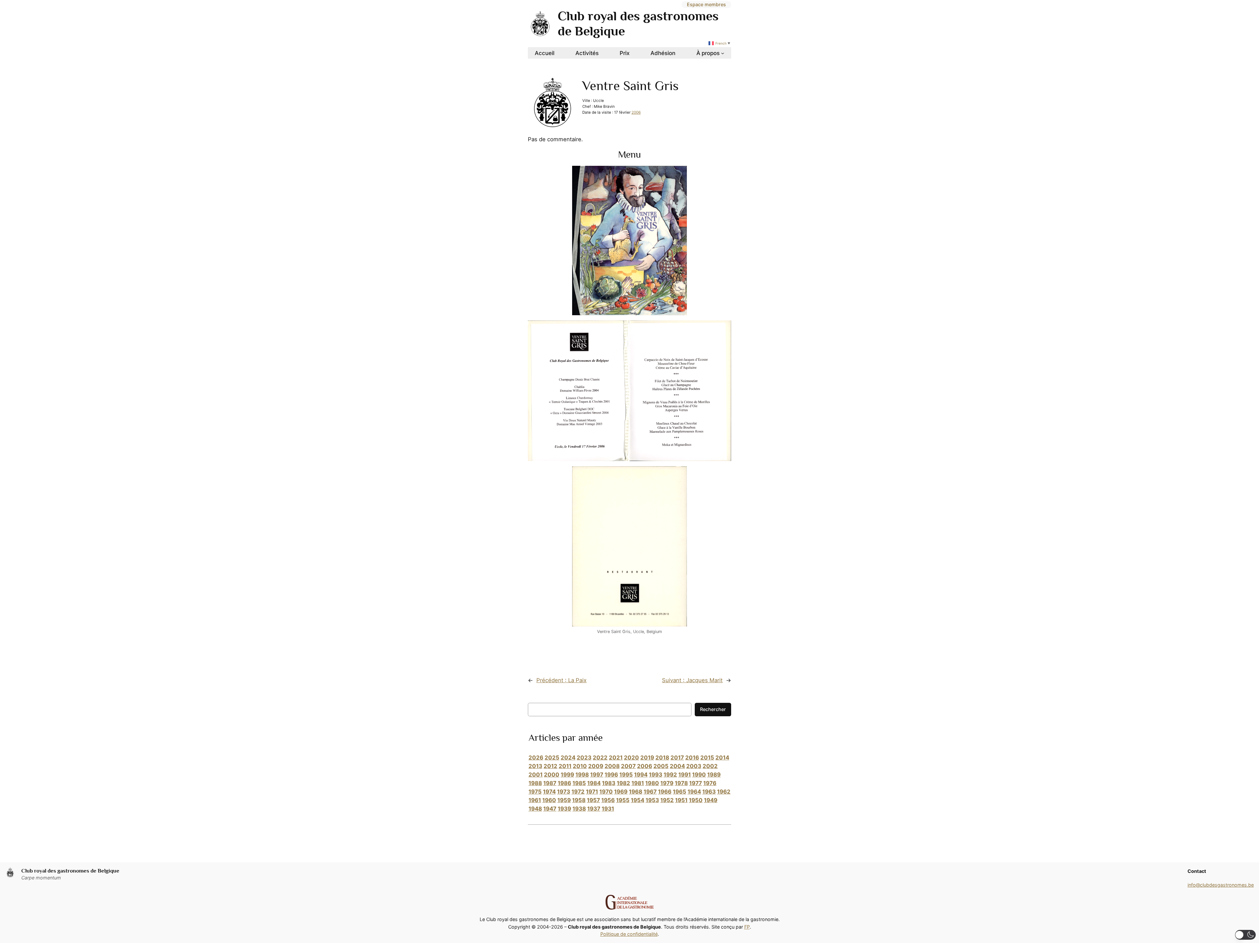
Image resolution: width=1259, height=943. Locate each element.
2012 (550, 766)
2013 (535, 766)
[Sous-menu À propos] (722, 53)
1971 (592, 791)
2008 (612, 766)
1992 (670, 774)
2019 (647, 757)
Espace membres (706, 4)
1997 (596, 774)
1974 (549, 791)
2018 (662, 757)
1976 (709, 783)
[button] (1245, 935)
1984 (594, 783)
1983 (608, 783)
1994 (641, 774)
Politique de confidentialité (629, 934)
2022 (600, 757)
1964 (694, 791)
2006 (636, 112)
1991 (684, 774)
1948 (535, 808)
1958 (579, 800)
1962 (723, 791)
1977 (695, 783)
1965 (679, 791)
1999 (567, 774)
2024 (568, 757)
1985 (579, 783)
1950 (696, 800)
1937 (593, 808)
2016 (692, 757)
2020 (631, 757)
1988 (535, 783)
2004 (677, 766)
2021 (616, 757)
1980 (652, 783)
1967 (650, 791)
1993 (655, 774)
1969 (621, 791)
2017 (677, 757)
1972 (578, 791)
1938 (579, 808)
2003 (693, 766)
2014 (722, 757)
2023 (584, 757)
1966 (664, 791)
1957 (593, 800)
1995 (626, 774)
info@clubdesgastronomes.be (1221, 885)
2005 (661, 766)
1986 (564, 783)
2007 (628, 766)
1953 (652, 800)
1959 (564, 800)
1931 (608, 808)
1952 (667, 800)
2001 (536, 774)
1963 (709, 791)
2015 (707, 757)
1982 (623, 783)
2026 (536, 757)
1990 (699, 774)
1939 (564, 808)
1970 (606, 791)
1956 (608, 800)
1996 (611, 774)
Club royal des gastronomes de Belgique (70, 871)
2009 (595, 766)
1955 (623, 800)
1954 (637, 800)
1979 (666, 783)
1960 (549, 800)
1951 (681, 800)
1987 (549, 783)
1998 (582, 774)
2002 (710, 766)
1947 (549, 808)
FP (747, 927)
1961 (535, 800)
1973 (563, 791)
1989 (714, 774)
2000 (551, 774)
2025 (552, 757)
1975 (535, 791)
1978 (681, 783)
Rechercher (713, 709)
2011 (565, 766)
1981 (637, 783)
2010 (580, 766)
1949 (710, 800)
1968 (635, 791)
